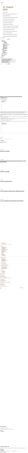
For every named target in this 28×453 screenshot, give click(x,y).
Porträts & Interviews (4, 247)
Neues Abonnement (4, 259)
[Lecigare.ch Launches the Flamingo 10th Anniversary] (3, 18)
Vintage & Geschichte (5, 45)
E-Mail (1, 430)
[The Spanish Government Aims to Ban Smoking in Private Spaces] (3, 35)
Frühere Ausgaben (5, 52)
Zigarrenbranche (3, 248)
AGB (20, 287)
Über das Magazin (5, 50)
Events (3, 46)
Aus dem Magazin (4, 255)
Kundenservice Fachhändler (5, 268)
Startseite (3, 40)
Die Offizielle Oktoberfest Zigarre (6, 15)
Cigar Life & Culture (5, 47)
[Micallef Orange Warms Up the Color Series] (3, 23)
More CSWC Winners (5, 12)
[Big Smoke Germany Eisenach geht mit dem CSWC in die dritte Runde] (3, 25)
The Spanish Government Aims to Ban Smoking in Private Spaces (10, 36)
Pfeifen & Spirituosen (5, 48)
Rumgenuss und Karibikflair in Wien (6, 62)
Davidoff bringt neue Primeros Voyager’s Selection (8, 29)
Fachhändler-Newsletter (4, 267)
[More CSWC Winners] (3, 11)
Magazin (3, 49)
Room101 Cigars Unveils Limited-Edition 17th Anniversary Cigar (10, 34)
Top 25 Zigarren (6, 43)
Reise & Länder (3, 250)
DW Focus (4, 37)
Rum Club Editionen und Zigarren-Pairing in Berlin (7, 58)
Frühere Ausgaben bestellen (5, 260)
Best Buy (5, 42)
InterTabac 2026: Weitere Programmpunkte (7, 22)
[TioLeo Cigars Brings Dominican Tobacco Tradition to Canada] (3, 13)
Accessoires (3, 251)
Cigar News (3, 101)
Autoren (4, 51)
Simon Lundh (4, 99)
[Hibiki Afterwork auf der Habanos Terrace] (3, 32)
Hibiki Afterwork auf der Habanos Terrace (6, 60)
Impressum (22, 287)
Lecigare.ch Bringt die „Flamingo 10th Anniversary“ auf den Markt (10, 17)
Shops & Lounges (5, 53)
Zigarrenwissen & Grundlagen (6, 44)
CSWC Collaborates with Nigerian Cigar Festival (12, 200)
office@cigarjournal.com (3, 276)
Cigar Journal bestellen (4, 266)
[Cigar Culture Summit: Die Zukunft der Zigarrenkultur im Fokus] (3, 30)
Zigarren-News (3, 41)
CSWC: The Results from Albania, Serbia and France (12, 191)
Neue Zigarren (3, 246)
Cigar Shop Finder (4, 263)
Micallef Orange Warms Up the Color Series (8, 24)
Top (0, 288)
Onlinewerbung (3, 271)
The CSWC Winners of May (6, 181)
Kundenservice (3, 272)
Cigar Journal (2, 2)
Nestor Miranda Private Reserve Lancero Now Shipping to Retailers (10, 27)
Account (3, 56)
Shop (2, 54)
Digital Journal (3, 55)
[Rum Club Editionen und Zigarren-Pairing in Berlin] (3, 20)
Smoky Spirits (3, 252)
